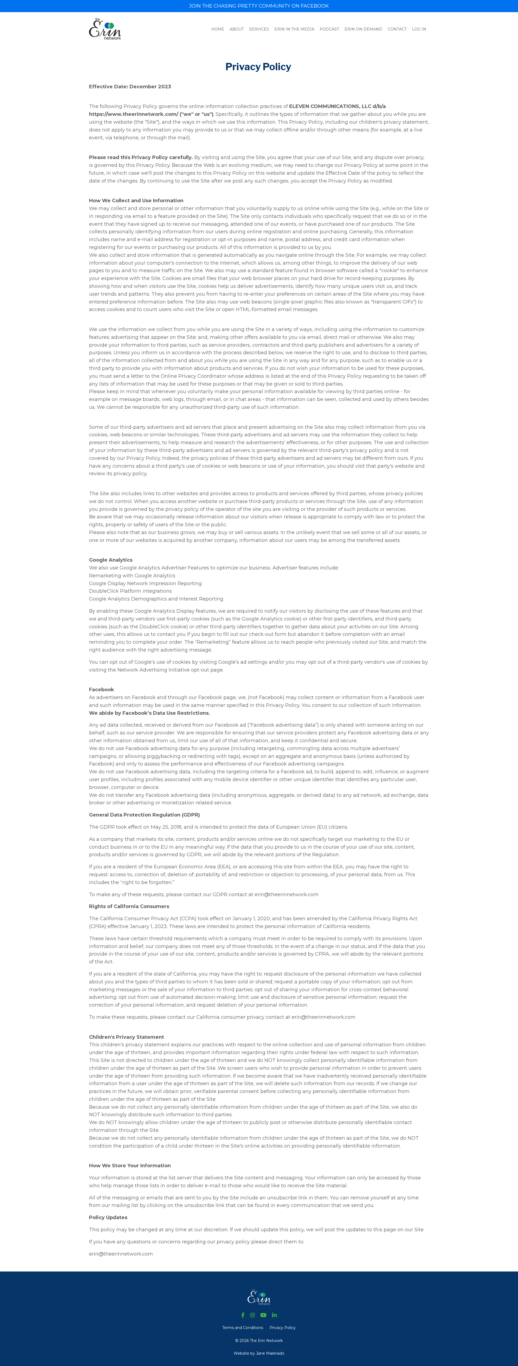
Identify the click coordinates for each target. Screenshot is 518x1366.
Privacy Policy (283, 1327)
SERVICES (259, 29)
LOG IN (419, 29)
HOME (217, 29)
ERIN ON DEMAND (363, 29)
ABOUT (237, 29)
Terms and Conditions (242, 1327)
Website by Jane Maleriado (259, 1353)
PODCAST (329, 29)
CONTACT (397, 29)
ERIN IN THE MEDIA (294, 29)
